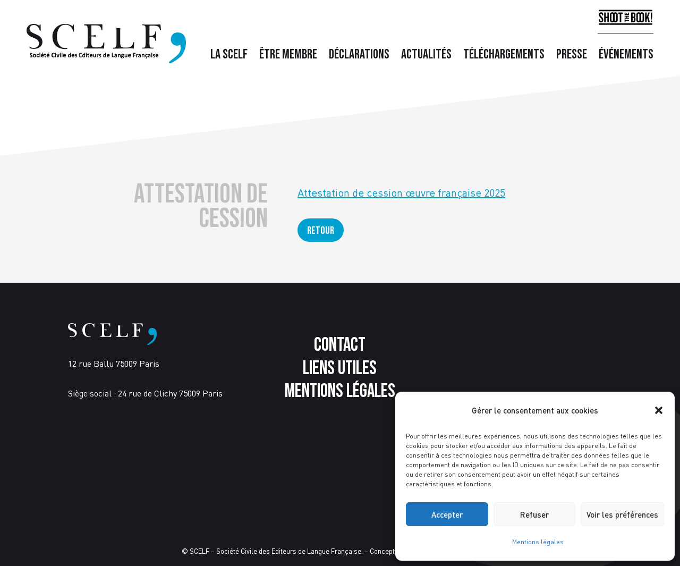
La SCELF (229, 57)
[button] (658, 410)
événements (626, 57)
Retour (320, 230)
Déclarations (359, 57)
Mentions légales (538, 542)
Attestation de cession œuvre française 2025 (401, 192)
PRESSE (571, 57)
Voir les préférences (622, 514)
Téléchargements (504, 57)
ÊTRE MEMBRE (288, 57)
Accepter (447, 514)
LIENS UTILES (340, 368)
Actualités (426, 57)
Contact (340, 345)
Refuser (534, 514)
